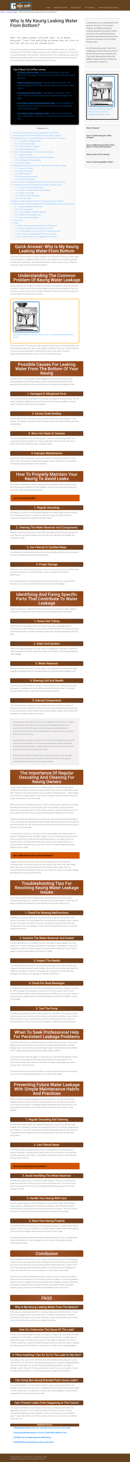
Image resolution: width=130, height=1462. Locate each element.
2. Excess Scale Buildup (25, 144)
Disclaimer (38, 1457)
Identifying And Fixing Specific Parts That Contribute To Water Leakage (39, 166)
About (45, 1457)
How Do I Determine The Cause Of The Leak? (34, 228)
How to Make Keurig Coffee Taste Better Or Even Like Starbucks (100, 146)
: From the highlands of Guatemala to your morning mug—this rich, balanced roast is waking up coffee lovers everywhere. (45, 106)
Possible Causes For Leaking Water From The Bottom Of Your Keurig (38, 138)
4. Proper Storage (22, 163)
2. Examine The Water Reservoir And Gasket (32, 190)
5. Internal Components (25, 179)
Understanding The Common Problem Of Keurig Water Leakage (36, 136)
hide (46, 128)
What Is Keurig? (93, 128)
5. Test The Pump (23, 198)
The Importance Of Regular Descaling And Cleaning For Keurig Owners (39, 182)
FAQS (15, 223)
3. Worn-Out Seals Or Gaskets (27, 146)
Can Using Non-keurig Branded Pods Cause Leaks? (35, 234)
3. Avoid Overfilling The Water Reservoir (30, 212)
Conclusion (17, 220)
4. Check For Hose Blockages (27, 196)
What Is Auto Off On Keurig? (98, 154)
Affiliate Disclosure (16, 1457)
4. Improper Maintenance (25, 149)
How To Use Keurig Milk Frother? (100, 162)
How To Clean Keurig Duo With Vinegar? (99, 136)
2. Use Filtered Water (24, 209)
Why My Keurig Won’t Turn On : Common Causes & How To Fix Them (42, 1428)
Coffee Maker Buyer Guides (108, 8)
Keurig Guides (76, 8)
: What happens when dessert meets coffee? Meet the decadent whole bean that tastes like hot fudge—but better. (44, 95)
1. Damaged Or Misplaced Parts (28, 141)
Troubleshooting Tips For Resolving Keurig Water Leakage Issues (37, 185)
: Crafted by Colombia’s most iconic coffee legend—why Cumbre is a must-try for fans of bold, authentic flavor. (46, 116)
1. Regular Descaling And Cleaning (28, 207)
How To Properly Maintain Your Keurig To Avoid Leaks (33, 152)
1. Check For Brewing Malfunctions (29, 187)
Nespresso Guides (60, 8)
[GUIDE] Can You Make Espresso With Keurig (32, 1437)
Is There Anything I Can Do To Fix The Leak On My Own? (37, 231)
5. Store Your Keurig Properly (27, 217)
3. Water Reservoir (23, 174)
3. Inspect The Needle (24, 193)
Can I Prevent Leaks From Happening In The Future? (36, 237)
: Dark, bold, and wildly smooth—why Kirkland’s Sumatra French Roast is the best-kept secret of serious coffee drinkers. (46, 85)
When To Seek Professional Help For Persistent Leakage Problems (37, 201)
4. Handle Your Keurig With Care (28, 215)
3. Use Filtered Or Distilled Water (28, 160)
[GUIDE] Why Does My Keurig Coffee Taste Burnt (34, 1442)
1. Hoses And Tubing (24, 168)
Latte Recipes (89, 8)
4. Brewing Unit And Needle (26, 176)
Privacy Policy (28, 1457)
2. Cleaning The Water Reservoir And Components (35, 157)
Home (48, 8)
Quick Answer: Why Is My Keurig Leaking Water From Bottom (35, 133)
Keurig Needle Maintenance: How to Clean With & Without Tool (40, 1433)
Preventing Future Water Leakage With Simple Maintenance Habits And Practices (43, 204)
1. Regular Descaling (23, 155)
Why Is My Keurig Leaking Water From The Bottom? (36, 226)
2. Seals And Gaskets (24, 171)
